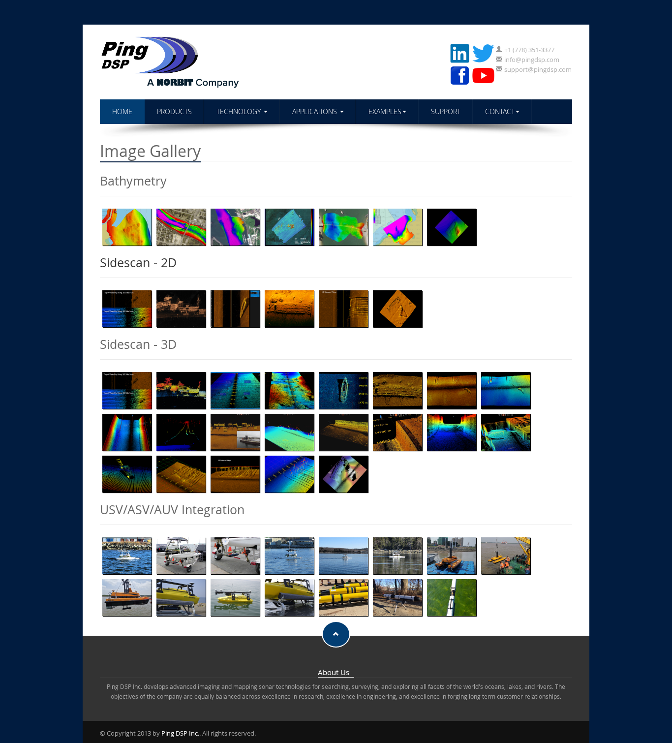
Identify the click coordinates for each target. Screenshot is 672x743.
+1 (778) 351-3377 (529, 49)
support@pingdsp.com (538, 69)
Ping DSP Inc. (180, 733)
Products (174, 111)
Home (122, 111)
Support (445, 111)
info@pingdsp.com (531, 59)
